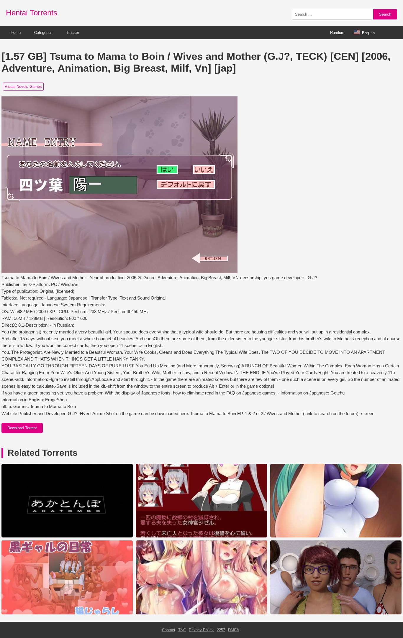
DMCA (233, 630)
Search (385, 14)
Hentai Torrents (31, 13)
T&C (182, 630)
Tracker (72, 32)
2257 (221, 630)
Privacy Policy (201, 630)
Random (337, 32)
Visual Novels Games (23, 86)
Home (16, 32)
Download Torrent (22, 428)
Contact (168, 630)
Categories (43, 32)
